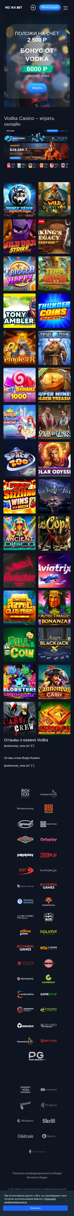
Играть (37, 88)
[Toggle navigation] (65, 7)
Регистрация (50, 7)
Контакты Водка (37, 1177)
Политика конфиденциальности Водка (37, 1173)
